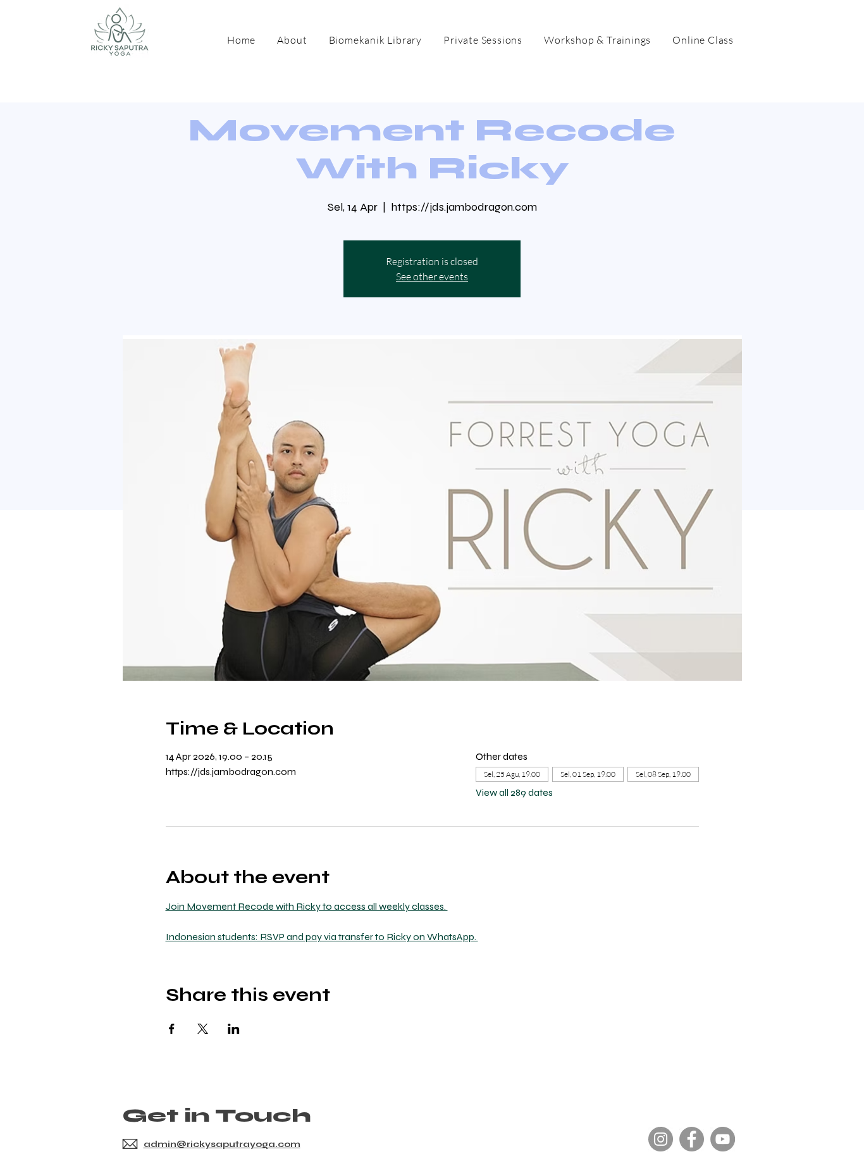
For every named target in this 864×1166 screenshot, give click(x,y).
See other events (432, 276)
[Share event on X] (203, 1029)
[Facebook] (691, 1139)
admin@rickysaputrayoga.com (222, 1144)
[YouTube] (722, 1139)
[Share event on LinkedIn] (234, 1029)
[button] (597, 40)
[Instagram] (660, 1139)
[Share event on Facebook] (172, 1029)
